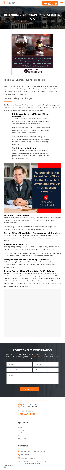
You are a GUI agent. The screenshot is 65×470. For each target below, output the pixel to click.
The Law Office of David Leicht (23, 86)
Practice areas (23, 433)
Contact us (24, 276)
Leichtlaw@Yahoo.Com (29, 458)
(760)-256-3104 (38, 357)
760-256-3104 (50, 4)
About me (21, 430)
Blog (19, 435)
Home (20, 427)
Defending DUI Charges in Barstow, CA (32, 16)
